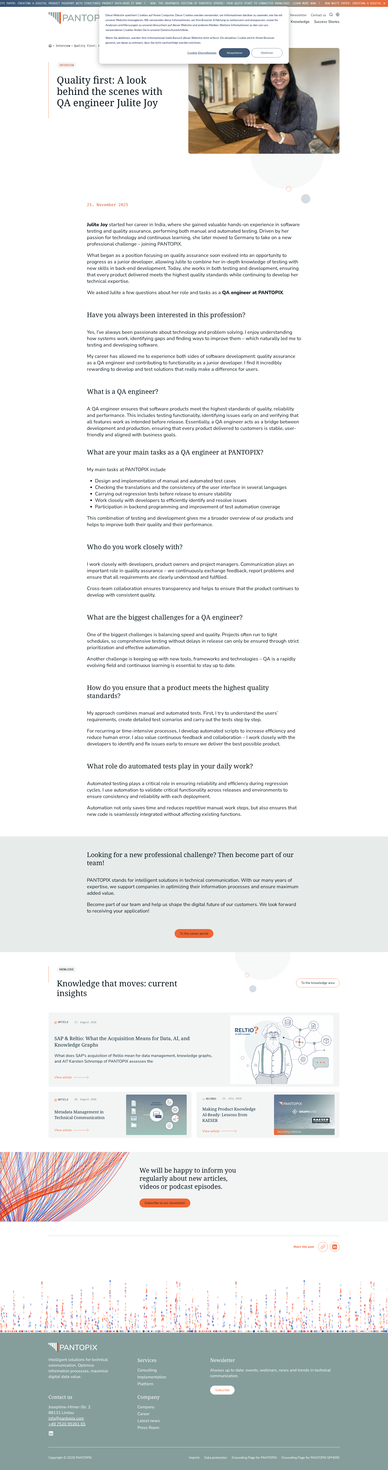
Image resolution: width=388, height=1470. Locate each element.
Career (143, 1414)
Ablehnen (267, 52)
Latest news (148, 1420)
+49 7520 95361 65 (66, 1424)
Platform (145, 1384)
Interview (63, 46)
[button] (323, 1247)
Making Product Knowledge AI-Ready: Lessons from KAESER (229, 1114)
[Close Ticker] (384, 3)
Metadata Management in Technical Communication (79, 1114)
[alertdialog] (194, 3)
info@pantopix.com (66, 1418)
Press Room (148, 1427)
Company (145, 1407)
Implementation (151, 1377)
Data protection (215, 1457)
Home (50, 45)
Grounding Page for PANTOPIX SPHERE (311, 1457)
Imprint (194, 1457)
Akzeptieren (234, 52)
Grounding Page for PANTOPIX (254, 1457)
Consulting (147, 1370)
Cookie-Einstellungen (201, 52)
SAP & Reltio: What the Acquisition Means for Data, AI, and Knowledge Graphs (122, 1041)
